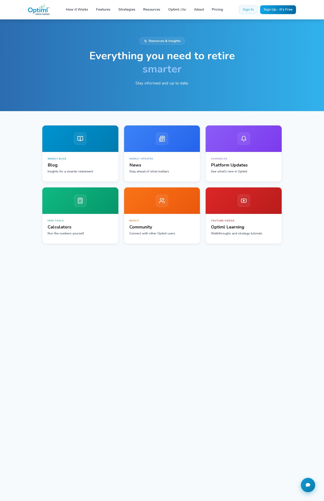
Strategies (126, 9)
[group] (80, 153)
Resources (151, 9)
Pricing (217, 9)
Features (103, 9)
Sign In (248, 9)
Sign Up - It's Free (278, 9)
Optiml (177, 9)
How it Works (77, 9)
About (199, 9)
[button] (308, 485)
